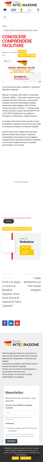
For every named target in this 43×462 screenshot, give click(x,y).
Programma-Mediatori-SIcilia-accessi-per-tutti (16, 218)
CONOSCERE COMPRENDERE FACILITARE (17, 41)
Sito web (25, 247)
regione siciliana (23, 229)
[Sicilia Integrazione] (20, 3)
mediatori (7, 229)
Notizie (22, 51)
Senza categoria (27, 55)
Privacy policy (25, 458)
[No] (40, 454)
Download (8, 221)
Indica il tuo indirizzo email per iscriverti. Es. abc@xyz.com (18, 418)
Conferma (9, 423)
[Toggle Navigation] (5, 17)
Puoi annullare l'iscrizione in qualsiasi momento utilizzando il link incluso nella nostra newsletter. (19, 435)
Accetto (15, 458)
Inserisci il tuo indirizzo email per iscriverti (19, 406)
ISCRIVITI (11, 441)
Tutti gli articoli (25, 252)
